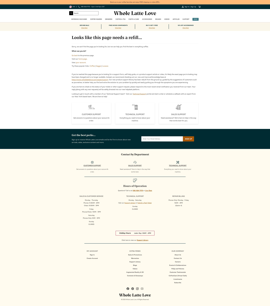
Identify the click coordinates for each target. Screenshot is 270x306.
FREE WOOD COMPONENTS (118, 25)
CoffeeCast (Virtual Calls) (178, 276)
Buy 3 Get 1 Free (152, 25)
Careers (178, 262)
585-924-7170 (138, 191)
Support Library (129, 203)
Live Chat (148, 191)
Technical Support (139, 94)
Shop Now (84, 28)
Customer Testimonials (178, 272)
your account (81, 63)
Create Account (92, 258)
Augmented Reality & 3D (135, 272)
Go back (75, 55)
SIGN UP (188, 139)
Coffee (92, 66)
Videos (135, 269)
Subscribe (177, 283)
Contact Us (178, 258)
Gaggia (98, 66)
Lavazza (105, 66)
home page (83, 59)
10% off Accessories (186, 25)
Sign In (92, 255)
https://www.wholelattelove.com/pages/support (90, 80)
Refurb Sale (84, 25)
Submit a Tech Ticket (145, 203)
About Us (178, 255)
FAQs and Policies (177, 269)
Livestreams (177, 279)
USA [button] (73, 7)
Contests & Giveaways (135, 276)
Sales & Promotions (135, 255)
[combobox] (85, 13)
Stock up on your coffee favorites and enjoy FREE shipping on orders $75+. (135, 2)
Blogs (135, 265)
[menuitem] (92, 255)
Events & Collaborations (177, 265)
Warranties (135, 258)
